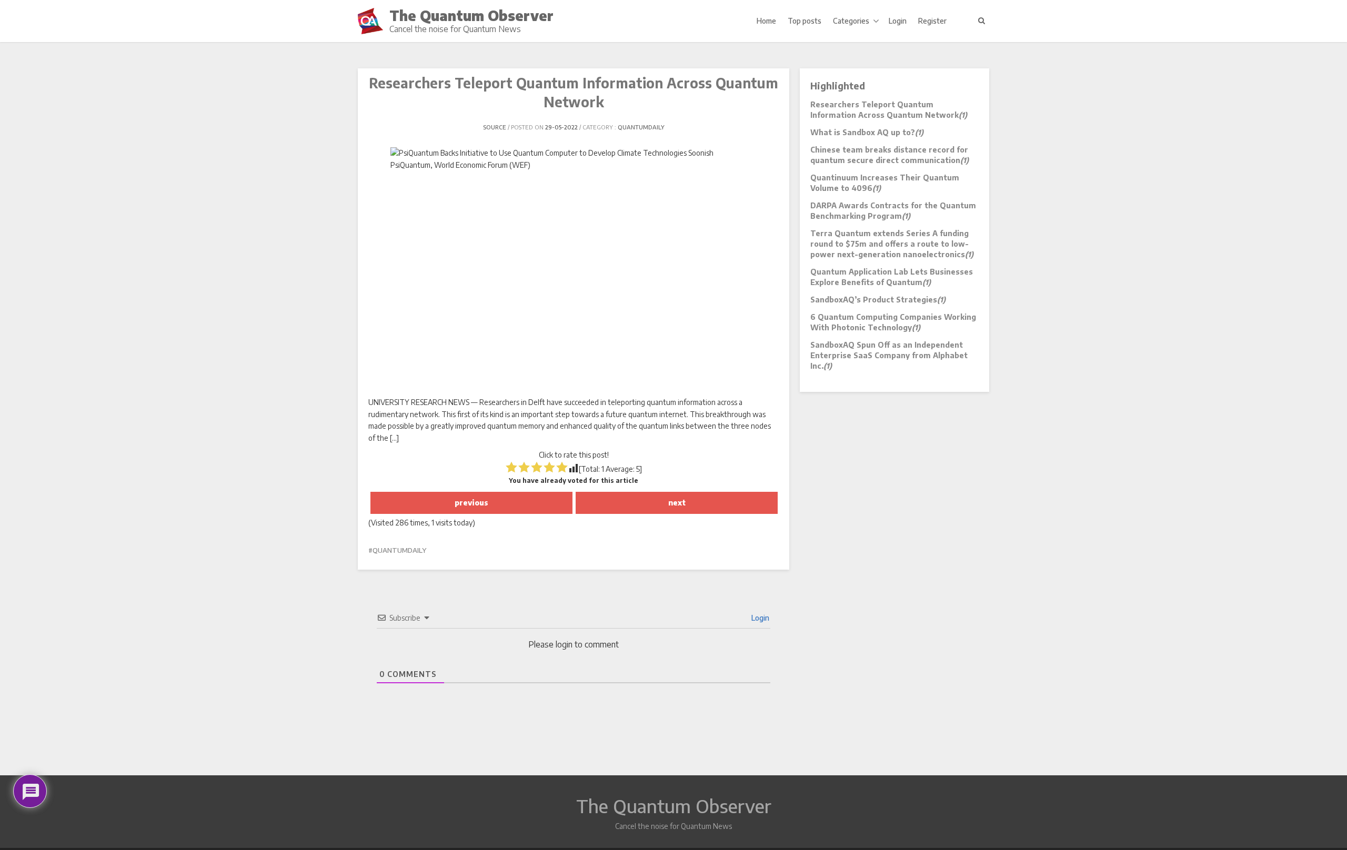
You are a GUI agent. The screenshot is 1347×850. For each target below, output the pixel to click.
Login (898, 20)
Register (932, 20)
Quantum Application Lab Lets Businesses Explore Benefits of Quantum (891, 277)
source (494, 127)
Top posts (804, 20)
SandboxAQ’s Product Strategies (878, 299)
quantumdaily (641, 127)
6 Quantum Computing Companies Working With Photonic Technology (893, 322)
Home (766, 20)
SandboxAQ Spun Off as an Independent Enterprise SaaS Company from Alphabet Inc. (889, 355)
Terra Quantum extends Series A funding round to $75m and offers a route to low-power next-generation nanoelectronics (891, 244)
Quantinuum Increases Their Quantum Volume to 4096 (884, 183)
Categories (851, 20)
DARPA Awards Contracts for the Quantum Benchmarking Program (893, 210)
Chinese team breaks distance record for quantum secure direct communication (889, 155)
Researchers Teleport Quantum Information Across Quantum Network (888, 109)
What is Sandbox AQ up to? (866, 132)
